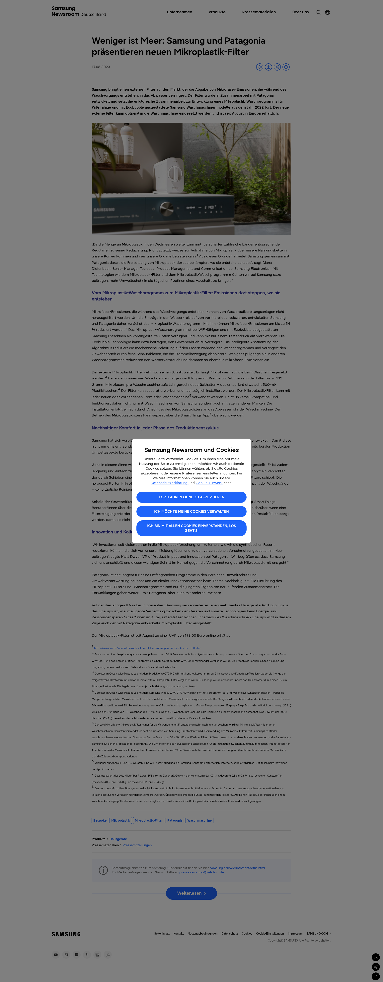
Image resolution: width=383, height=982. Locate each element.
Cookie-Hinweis (209, 483)
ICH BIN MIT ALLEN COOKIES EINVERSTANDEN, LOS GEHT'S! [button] (191, 528)
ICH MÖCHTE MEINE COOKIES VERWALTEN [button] (191, 511)
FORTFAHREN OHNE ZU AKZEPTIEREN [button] (191, 497)
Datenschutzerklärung (170, 483)
